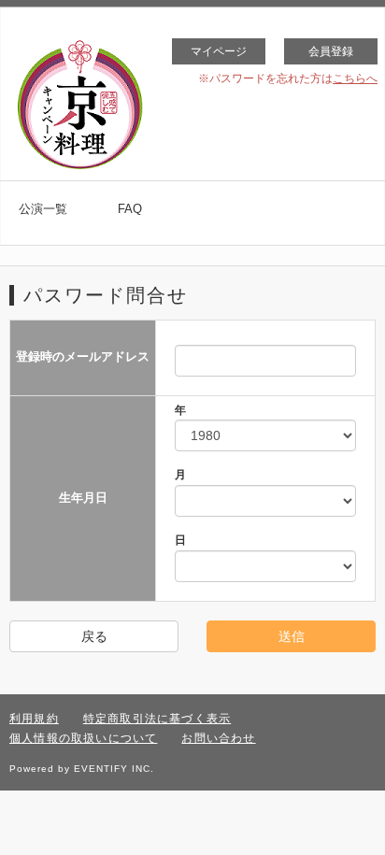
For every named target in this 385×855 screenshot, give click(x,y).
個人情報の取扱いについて (83, 738)
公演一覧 (43, 209)
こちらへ (355, 78)
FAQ (130, 209)
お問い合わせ (218, 738)
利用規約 (34, 718)
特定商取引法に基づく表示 (157, 718)
